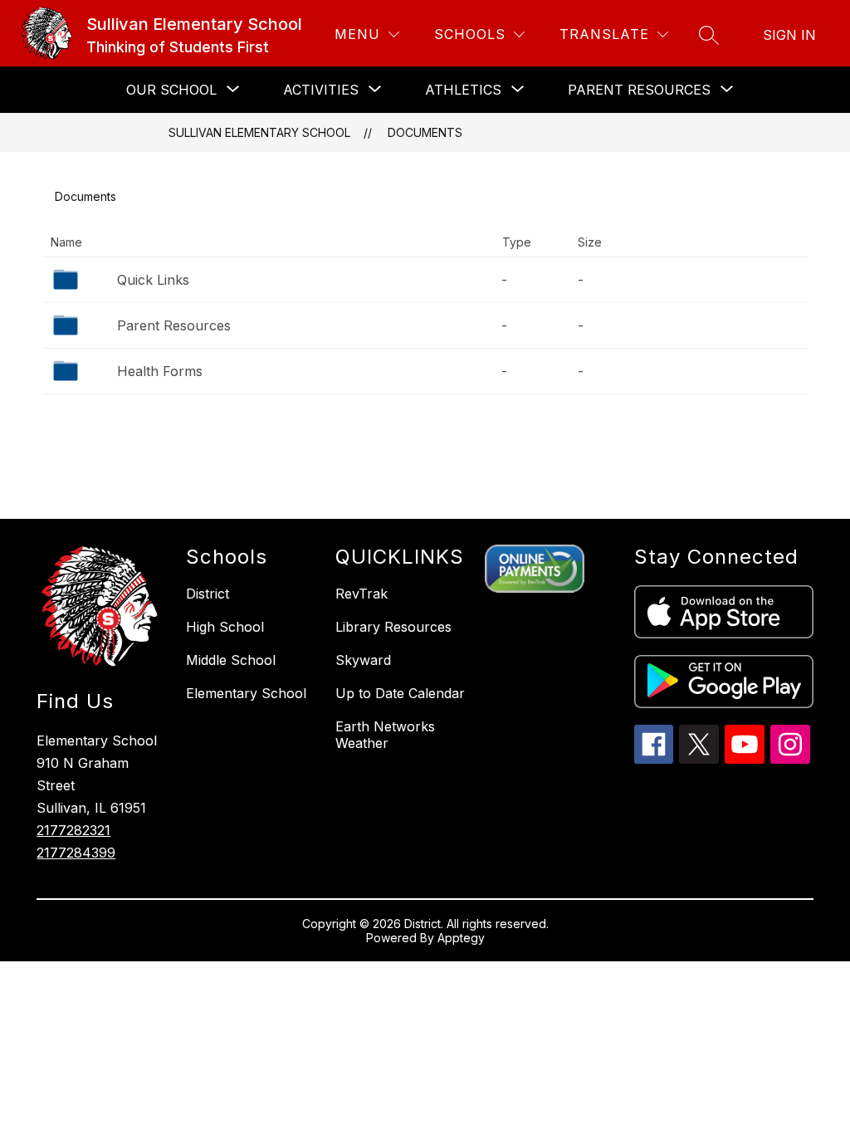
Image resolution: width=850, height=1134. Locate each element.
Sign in (789, 35)
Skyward (363, 660)
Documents (425, 132)
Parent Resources (174, 325)
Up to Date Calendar (400, 693)
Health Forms (160, 371)
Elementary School (246, 693)
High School (225, 626)
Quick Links (153, 279)
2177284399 (76, 852)
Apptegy (461, 938)
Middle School (231, 660)
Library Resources (393, 626)
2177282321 (73, 830)
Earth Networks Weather (385, 734)
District (207, 593)
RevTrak (361, 593)
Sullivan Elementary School (259, 132)
